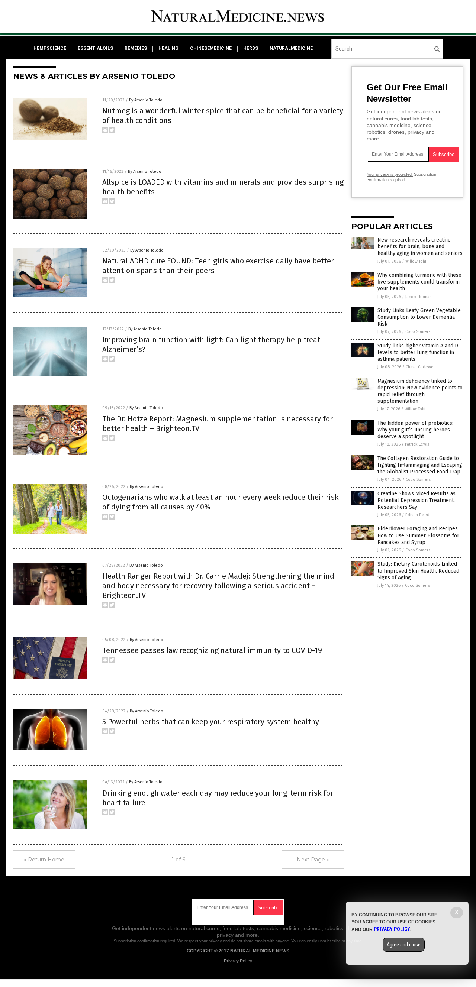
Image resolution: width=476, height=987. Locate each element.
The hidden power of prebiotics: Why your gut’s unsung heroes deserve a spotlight (415, 430)
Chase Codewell (421, 367)
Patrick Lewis (417, 444)
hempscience (49, 48)
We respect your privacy (199, 941)
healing (168, 48)
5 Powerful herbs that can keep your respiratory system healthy (210, 721)
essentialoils (95, 48)
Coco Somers (417, 331)
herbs (250, 48)
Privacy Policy (238, 961)
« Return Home (44, 859)
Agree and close (404, 945)
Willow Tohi (415, 261)
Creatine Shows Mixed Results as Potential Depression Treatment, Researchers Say (416, 500)
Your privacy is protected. (390, 174)
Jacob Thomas (418, 296)
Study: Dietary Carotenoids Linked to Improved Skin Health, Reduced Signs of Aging (418, 570)
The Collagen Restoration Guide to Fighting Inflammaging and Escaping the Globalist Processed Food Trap (419, 465)
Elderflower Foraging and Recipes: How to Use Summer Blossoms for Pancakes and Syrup (418, 535)
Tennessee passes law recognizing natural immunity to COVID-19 (212, 650)
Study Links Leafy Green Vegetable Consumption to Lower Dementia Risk (419, 317)
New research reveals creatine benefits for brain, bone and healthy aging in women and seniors (420, 246)
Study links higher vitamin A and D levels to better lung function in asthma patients (417, 352)
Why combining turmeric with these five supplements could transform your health (419, 282)
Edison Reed (417, 514)
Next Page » (313, 859)
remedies (136, 48)
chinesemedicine (211, 48)
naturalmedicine (291, 48)
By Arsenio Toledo (146, 100)
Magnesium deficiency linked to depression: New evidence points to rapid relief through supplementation (420, 391)
